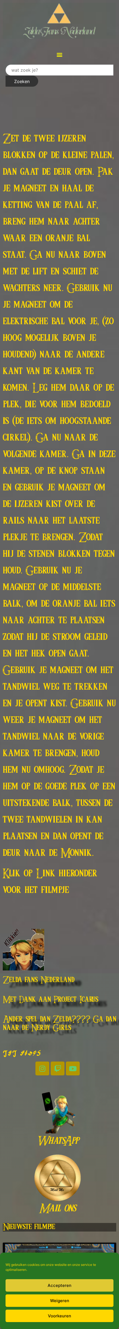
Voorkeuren (59, 1315)
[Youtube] (73, 1068)
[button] (59, 54)
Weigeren (59, 1300)
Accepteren (59, 1285)
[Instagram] (42, 1068)
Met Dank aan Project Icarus (51, 1000)
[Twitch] (57, 1068)
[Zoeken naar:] (59, 70)
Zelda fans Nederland (39, 980)
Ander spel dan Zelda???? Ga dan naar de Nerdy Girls (59, 1024)
